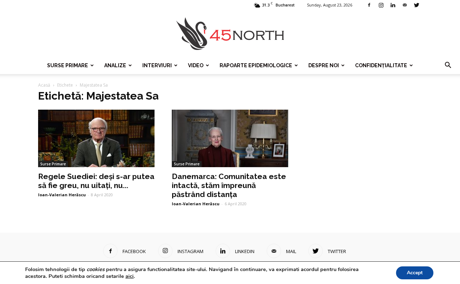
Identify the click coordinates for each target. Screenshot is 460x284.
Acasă (44, 85)
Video (195, 65)
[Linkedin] (392, 5)
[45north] (230, 34)
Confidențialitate (381, 65)
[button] (447, 65)
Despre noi (323, 65)
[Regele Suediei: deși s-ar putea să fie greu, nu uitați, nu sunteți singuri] (96, 138)
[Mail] (404, 5)
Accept (415, 272)
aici (129, 276)
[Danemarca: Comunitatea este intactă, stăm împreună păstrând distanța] (230, 138)
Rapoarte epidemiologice (256, 65)
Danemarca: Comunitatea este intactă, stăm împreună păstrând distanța (229, 185)
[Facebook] (369, 5)
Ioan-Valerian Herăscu (62, 194)
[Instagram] (381, 5)
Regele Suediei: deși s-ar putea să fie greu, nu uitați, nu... (96, 181)
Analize (115, 65)
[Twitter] (416, 5)
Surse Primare (67, 65)
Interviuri (157, 65)
